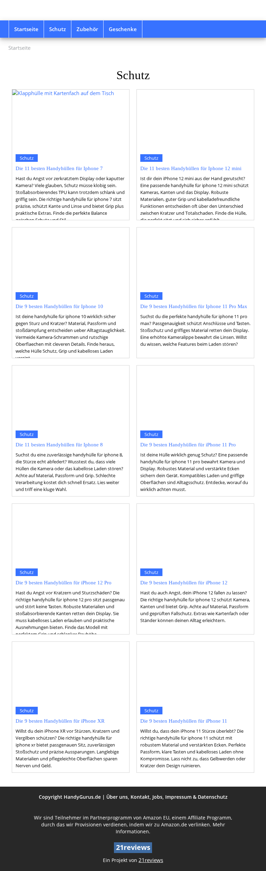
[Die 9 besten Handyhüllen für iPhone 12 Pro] (70, 534)
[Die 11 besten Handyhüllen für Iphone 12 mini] (195, 120)
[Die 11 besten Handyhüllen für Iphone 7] (70, 120)
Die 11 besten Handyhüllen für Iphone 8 (59, 444)
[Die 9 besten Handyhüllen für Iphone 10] (70, 258)
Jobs (157, 797)
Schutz (57, 29)
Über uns (117, 797)
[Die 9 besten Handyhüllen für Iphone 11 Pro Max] (195, 258)
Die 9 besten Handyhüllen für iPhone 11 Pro (188, 444)
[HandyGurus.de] (46, 10)
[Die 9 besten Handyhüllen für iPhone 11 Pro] (195, 396)
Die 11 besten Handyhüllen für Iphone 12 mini (190, 168)
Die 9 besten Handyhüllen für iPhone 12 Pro (64, 582)
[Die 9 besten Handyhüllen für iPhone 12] (195, 534)
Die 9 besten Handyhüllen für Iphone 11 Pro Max (193, 306)
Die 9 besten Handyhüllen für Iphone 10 (59, 306)
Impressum (178, 797)
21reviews (151, 860)
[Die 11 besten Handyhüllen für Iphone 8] (70, 396)
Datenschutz (213, 797)
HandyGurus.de (82, 797)
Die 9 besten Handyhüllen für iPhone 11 (183, 721)
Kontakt (140, 797)
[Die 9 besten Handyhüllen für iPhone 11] (195, 672)
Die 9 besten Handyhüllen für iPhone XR (60, 721)
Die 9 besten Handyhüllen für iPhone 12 (184, 582)
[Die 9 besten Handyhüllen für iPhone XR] (70, 672)
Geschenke (123, 29)
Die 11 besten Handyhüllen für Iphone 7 (59, 168)
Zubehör (87, 29)
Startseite (26, 29)
